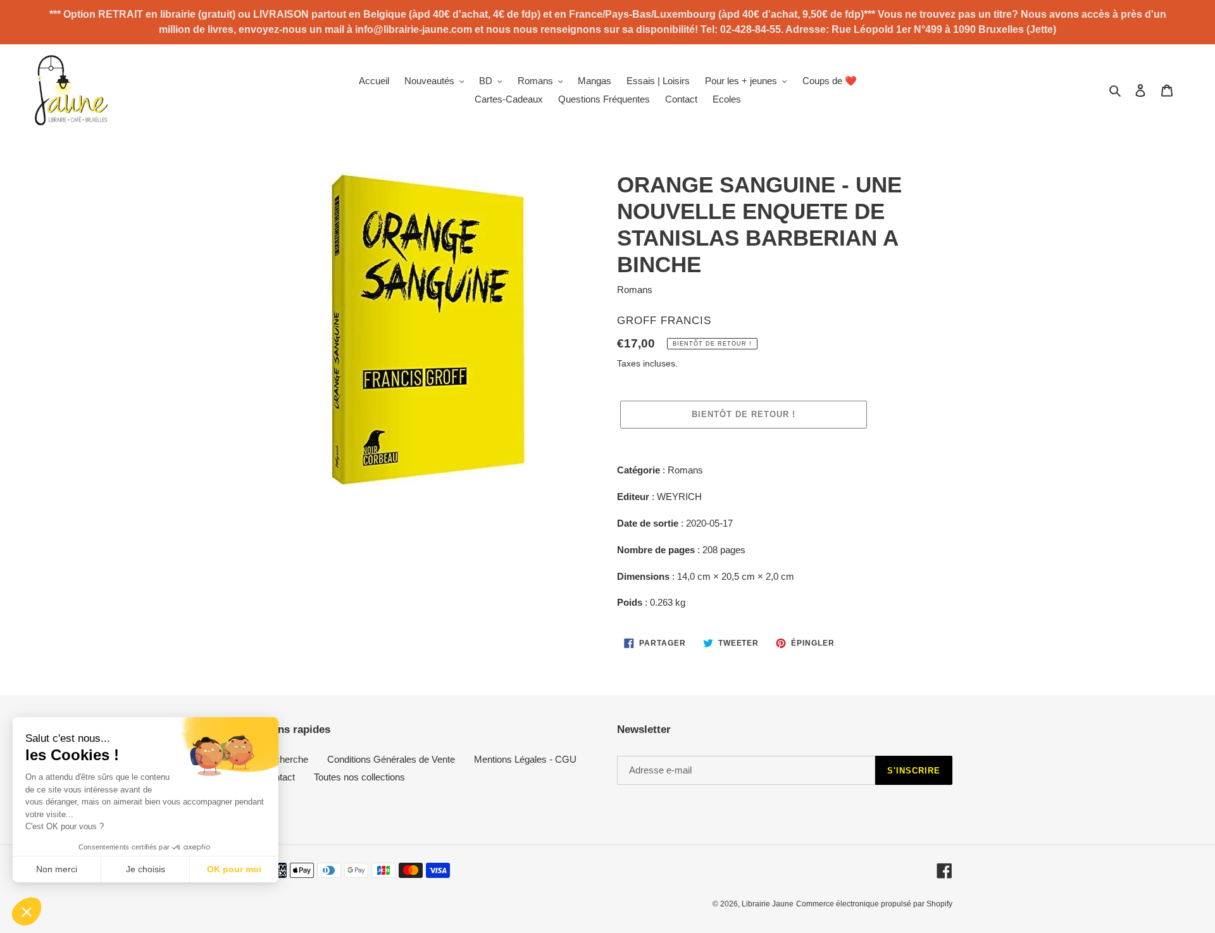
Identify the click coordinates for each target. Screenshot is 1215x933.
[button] (26, 911)
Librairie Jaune (768, 903)
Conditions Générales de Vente (391, 759)
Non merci (56, 869)
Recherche (285, 759)
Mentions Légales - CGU (525, 759)
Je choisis (145, 869)
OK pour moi (234, 869)
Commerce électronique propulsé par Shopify (874, 903)
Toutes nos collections (359, 777)
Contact (279, 777)
